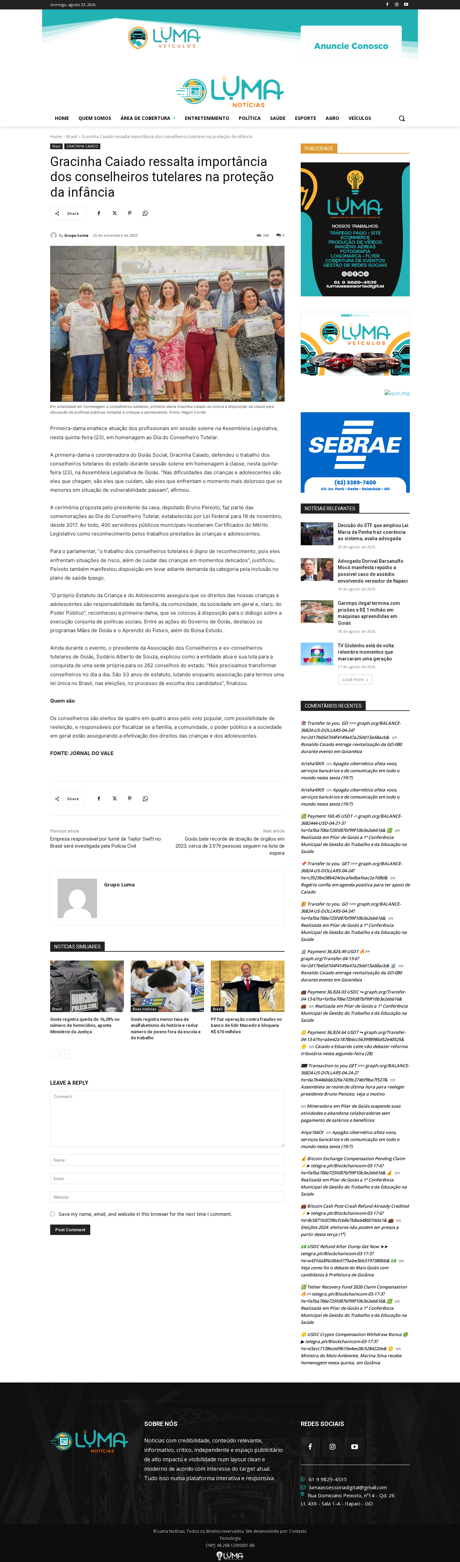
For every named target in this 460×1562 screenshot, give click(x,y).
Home (56, 136)
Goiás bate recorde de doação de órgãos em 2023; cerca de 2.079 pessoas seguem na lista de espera (230, 846)
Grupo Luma (76, 235)
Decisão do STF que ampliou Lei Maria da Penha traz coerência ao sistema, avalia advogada (373, 532)
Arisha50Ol (312, 763)
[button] (402, 118)
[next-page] (65, 1054)
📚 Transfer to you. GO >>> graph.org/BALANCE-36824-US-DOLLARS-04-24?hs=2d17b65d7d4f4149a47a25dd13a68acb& (351, 730)
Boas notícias (144, 1009)
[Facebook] (387, 5)
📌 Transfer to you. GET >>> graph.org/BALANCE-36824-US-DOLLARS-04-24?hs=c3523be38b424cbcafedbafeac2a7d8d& (351, 870)
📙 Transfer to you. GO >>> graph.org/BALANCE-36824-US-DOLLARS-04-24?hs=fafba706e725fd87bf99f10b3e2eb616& (351, 911)
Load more (353, 679)
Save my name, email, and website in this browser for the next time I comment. (145, 1214)
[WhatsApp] (145, 213)
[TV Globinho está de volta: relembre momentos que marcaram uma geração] (317, 654)
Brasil (71, 136)
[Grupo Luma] (54, 235)
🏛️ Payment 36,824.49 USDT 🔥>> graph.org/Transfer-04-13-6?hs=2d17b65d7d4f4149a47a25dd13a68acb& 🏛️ (348, 958)
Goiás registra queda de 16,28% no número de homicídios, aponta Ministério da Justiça (85, 1025)
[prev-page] (54, 1054)
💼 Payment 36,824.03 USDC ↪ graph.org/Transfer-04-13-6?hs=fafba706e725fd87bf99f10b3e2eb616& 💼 (353, 999)
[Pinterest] (129, 213)
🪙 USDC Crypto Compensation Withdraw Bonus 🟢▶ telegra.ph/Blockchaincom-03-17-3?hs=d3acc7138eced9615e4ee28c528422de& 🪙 (354, 1341)
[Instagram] (396, 5)
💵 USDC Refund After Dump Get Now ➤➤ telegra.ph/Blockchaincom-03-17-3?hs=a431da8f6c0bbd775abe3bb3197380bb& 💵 (348, 1253)
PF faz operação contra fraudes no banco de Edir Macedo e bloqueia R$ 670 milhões (246, 1025)
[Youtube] (406, 5)
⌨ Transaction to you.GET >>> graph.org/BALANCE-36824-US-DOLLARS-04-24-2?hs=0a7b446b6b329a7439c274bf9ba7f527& (355, 1073)
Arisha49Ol (312, 790)
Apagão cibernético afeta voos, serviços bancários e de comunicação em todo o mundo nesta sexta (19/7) (350, 770)
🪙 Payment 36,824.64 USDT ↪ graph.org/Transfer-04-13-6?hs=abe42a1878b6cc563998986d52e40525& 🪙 (353, 1039)
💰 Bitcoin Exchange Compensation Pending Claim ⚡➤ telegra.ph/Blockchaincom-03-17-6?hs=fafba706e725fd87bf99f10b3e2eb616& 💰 (353, 1166)
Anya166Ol (312, 1132)
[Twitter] (114, 213)
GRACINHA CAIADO (82, 146)
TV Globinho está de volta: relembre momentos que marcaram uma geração (366, 652)
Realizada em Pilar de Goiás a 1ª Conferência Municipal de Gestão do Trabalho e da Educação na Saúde (354, 844)
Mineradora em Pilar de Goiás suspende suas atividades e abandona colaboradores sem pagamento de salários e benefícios (350, 1113)
